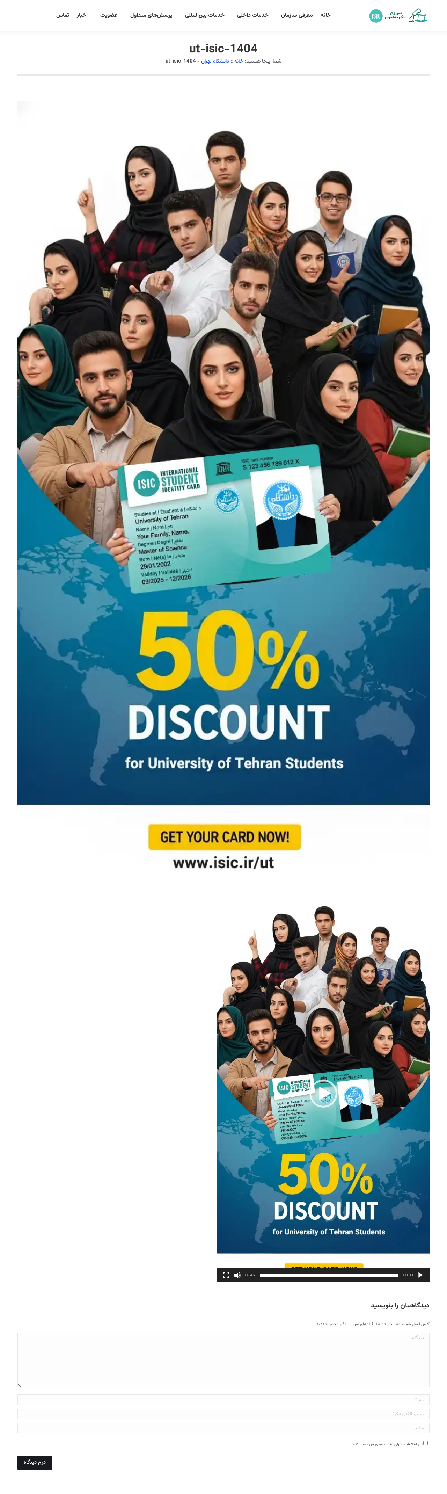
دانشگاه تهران (215, 61)
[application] (323, 1093)
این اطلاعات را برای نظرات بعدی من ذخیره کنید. (387, 1445)
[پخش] (420, 1275)
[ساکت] (237, 1275)
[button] (323, 1094)
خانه (238, 61)
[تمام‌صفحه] (226, 1275)
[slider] (329, 1275)
